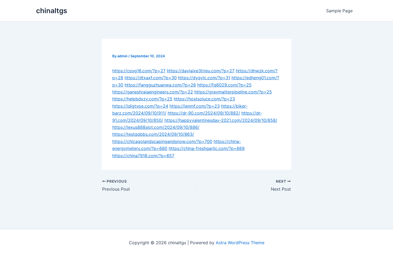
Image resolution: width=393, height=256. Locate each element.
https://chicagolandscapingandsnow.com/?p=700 (162, 141)
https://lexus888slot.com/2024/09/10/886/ (155, 127)
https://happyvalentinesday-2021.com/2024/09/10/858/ (220, 120)
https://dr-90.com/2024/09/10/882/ (204, 113)
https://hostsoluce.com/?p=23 (204, 98)
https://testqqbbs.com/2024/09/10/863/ (153, 134)
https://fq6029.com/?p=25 (224, 85)
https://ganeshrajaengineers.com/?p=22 (152, 92)
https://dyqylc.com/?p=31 (204, 77)
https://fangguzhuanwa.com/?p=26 (160, 85)
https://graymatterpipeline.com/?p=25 (233, 92)
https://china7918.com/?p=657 (143, 155)
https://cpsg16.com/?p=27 (138, 70)
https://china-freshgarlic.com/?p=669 (207, 148)
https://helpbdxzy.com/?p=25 (142, 98)
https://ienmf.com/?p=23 (194, 106)
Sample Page (339, 10)
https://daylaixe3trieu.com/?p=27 (200, 70)
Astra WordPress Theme (240, 242)
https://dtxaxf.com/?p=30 (151, 77)
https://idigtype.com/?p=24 (140, 106)
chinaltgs (51, 10)
